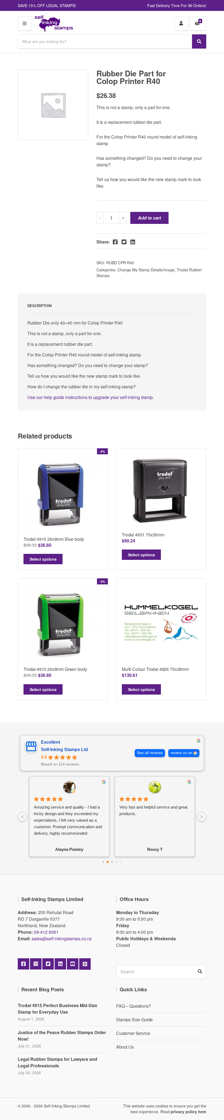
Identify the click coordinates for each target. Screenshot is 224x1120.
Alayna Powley (69, 849)
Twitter (48, 964)
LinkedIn (60, 964)
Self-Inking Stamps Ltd (64, 749)
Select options (43, 559)
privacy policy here (188, 1111)
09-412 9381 (46, 932)
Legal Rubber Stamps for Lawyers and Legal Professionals (57, 1062)
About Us (125, 1047)
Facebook (23, 964)
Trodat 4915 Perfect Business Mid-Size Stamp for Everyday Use (57, 1008)
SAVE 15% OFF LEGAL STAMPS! (47, 5)
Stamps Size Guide (134, 1019)
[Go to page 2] (112, 862)
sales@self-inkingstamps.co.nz (62, 938)
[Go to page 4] (120, 862)
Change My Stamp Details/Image (146, 269)
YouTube (72, 964)
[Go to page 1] (108, 862)
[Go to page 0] (103, 862)
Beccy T (155, 849)
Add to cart (149, 218)
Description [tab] (39, 305)
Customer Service (133, 1033)
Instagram (36, 964)
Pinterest (85, 964)
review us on (181, 753)
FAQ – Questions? (133, 1006)
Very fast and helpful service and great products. (153, 810)
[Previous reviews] (22, 816)
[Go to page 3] (116, 862)
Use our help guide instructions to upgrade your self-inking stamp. (90, 397)
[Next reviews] (201, 816)
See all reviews (150, 753)
